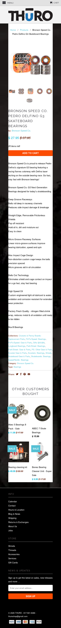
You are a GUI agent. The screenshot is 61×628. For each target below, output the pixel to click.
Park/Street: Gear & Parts (19, 349)
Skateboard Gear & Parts (19, 356)
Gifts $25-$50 (39, 342)
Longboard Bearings (16, 346)
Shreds (49, 352)
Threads (12, 550)
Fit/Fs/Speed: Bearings (36, 339)
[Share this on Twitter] (16, 374)
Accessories (14, 554)
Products (24, 29)
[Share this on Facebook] (20, 374)
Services (12, 558)
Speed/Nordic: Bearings (18, 359)
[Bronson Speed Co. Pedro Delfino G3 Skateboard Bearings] (30, 63)
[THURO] (30, 14)
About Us (12, 526)
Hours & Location (16, 509)
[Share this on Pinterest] (24, 374)
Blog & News (14, 513)
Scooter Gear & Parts (17, 352)
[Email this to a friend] (28, 374)
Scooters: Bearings (36, 352)
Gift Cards (13, 562)
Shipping (12, 518)
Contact (12, 505)
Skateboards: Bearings (41, 356)
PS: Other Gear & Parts (42, 349)
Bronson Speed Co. (21, 130)
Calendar (12, 501)
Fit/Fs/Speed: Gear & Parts (20, 342)
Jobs (10, 530)
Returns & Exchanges (18, 522)
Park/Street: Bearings (36, 346)
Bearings (17, 366)
